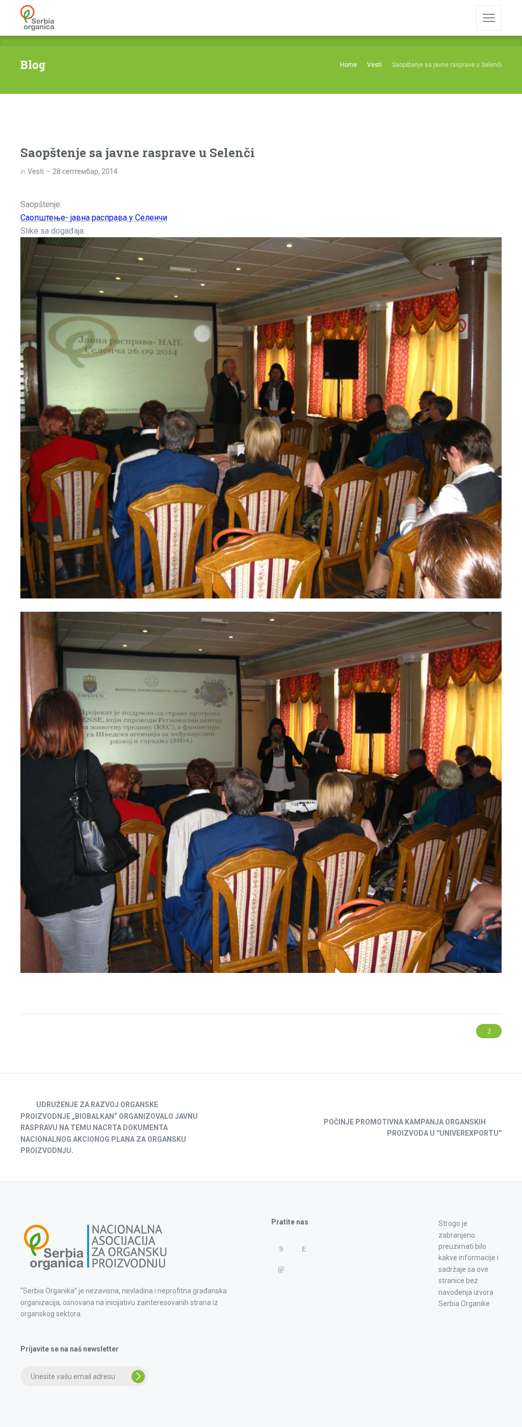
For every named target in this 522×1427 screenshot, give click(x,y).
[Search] (461, 18)
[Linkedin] (280, 1269)
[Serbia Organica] (37, 18)
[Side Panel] (489, 18)
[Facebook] (280, 1249)
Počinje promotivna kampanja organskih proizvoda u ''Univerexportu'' (413, 1127)
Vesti (36, 171)
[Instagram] (303, 1249)
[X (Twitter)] (303, 1269)
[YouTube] (280, 1289)
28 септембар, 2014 (85, 171)
